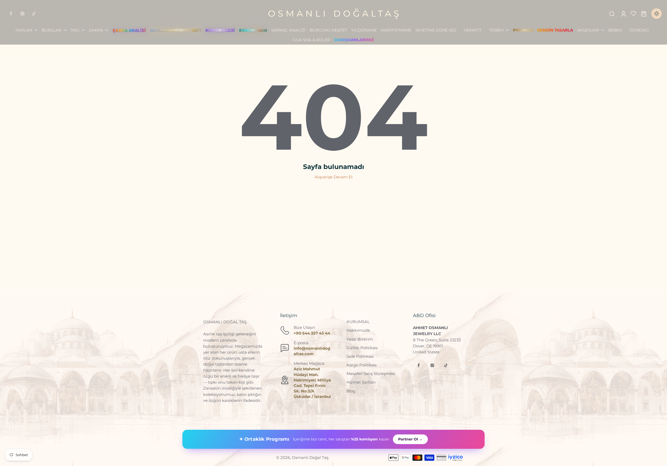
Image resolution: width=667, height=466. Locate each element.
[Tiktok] (34, 13)
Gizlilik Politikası (362, 347)
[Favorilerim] (633, 13)
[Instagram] (22, 13)
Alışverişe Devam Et (333, 176)
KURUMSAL (358, 321)
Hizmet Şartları (361, 382)
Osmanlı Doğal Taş (310, 457)
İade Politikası (360, 356)
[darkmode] (656, 13)
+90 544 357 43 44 (312, 333)
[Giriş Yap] (623, 13)
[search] (611, 13)
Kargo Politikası (362, 364)
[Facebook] (11, 13)
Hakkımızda (358, 330)
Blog (351, 391)
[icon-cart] (643, 13)
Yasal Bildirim (360, 339)
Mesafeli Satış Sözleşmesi (371, 373)
